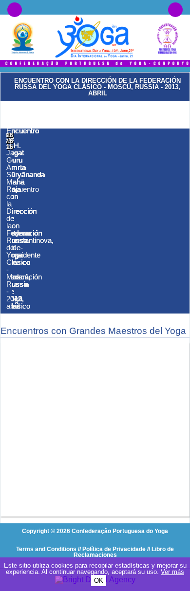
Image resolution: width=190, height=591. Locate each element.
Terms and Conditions (46, 549)
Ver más (172, 571)
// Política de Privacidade (112, 549)
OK (98, 580)
